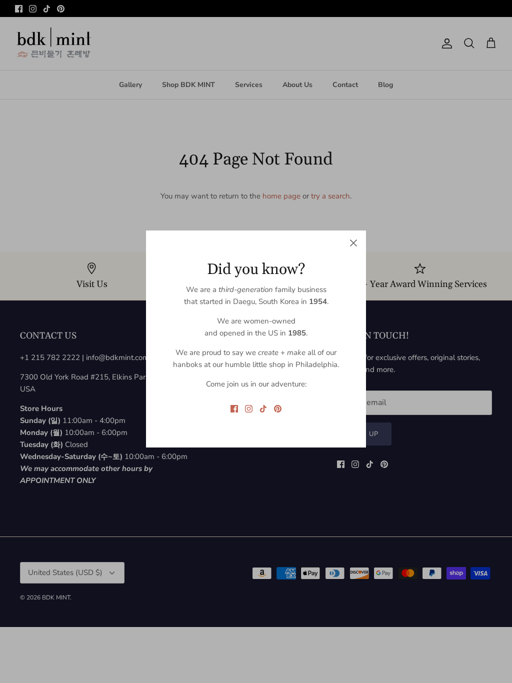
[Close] (353, 243)
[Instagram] (248, 408)
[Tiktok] (263, 408)
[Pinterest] (278, 408)
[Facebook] (234, 408)
